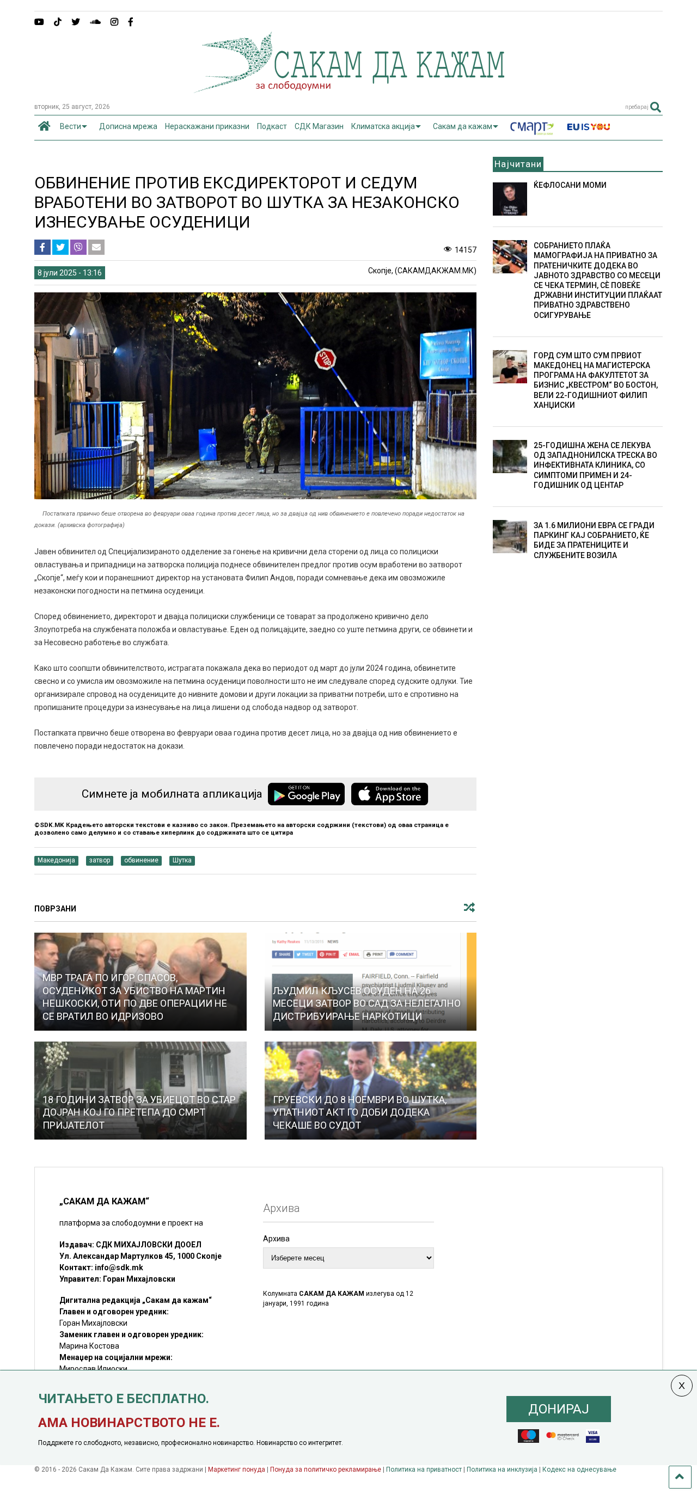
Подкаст (272, 126)
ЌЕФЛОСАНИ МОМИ (570, 185)
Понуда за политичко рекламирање (325, 1469)
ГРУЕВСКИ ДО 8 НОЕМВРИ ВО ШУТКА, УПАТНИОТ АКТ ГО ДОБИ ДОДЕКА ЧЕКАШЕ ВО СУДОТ (360, 1112)
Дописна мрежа (128, 126)
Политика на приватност (424, 1469)
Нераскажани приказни (207, 126)
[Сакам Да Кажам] (349, 89)
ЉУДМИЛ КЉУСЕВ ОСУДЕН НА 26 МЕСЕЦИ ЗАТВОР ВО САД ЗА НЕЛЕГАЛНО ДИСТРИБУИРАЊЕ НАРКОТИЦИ (367, 1003)
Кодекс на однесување (579, 1469)
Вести (70, 126)
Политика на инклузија (502, 1469)
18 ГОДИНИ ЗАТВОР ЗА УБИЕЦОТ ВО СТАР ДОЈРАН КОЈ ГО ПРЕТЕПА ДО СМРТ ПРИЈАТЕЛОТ (139, 1112)
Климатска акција (383, 126)
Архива (276, 1238)
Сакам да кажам (462, 126)
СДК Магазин (319, 126)
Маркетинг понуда (237, 1469)
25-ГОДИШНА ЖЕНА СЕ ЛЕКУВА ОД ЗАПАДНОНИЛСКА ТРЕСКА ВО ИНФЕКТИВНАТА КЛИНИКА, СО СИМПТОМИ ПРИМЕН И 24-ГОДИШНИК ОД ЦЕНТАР (595, 465)
